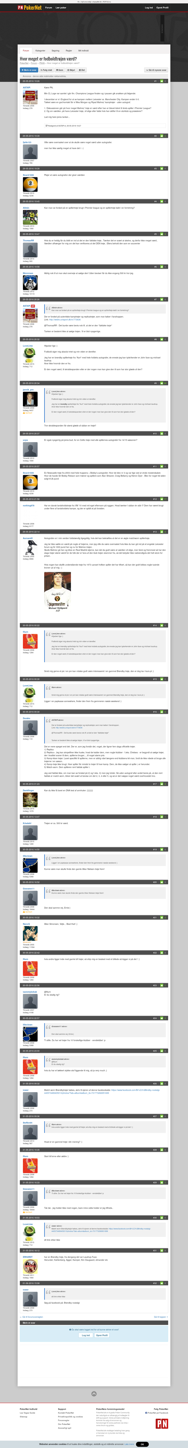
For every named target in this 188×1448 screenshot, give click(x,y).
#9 (155, 383)
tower (25, 1089)
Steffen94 (27, 1122)
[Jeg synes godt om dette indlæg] (161, 81)
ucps (25, 439)
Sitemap (23, 1416)
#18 (155, 816)
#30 (155, 1217)
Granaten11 (29, 888)
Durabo (26, 718)
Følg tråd (47, 69)
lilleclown (27, 855)
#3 (155, 168)
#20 (155, 882)
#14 (155, 625)
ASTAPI (26, 87)
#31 (155, 1250)
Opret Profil (162, 7)
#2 (155, 135)
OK (142, 1444)
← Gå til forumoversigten (31, 1316)
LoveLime (28, 345)
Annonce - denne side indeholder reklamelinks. (44, 76)
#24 (155, 1018)
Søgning (55, 50)
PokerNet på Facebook (157, 1412)
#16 (155, 711)
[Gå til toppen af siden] (94, 1395)
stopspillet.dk (97, 1)
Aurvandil (28, 538)
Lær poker (61, 7)
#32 (155, 1283)
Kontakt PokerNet (66, 1412)
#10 (155, 433)
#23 (155, 985)
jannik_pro (28, 389)
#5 (155, 233)
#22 (155, 952)
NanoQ (26, 923)
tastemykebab (30, 991)
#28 (155, 1149)
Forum (48, 7)
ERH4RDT (28, 1256)
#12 (155, 498)
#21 (155, 917)
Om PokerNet (64, 1424)
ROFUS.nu (107, 1)
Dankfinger (28, 790)
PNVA (42, 63)
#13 (155, 531)
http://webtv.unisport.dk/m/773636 (65, 319)
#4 (155, 201)
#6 (155, 266)
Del (83, 69)
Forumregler (63, 1420)
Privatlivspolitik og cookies (70, 1416)
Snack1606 (28, 174)
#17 (155, 783)
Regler (69, 50)
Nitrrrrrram (28, 273)
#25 (155, 1050)
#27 (155, 1116)
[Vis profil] (30, 96)
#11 (155, 466)
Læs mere (129, 1444)
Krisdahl (27, 823)
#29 (155, 1182)
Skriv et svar (29, 69)
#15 (155, 679)
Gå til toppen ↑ (161, 1316)
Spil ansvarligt (86, 1)
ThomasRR (28, 240)
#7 (155, 299)
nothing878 (28, 505)
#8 (155, 339)
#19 (155, 849)
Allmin (26, 207)
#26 (155, 1083)
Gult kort (28, 413)
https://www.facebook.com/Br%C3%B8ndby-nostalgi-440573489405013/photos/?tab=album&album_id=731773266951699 (102, 1091)
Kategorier (40, 50)
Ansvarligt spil (64, 1428)
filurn (25, 631)
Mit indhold (83, 50)
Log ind (149, 7)
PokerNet (30, 7)
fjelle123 (27, 142)
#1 (155, 81)
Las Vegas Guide (27, 1412)
